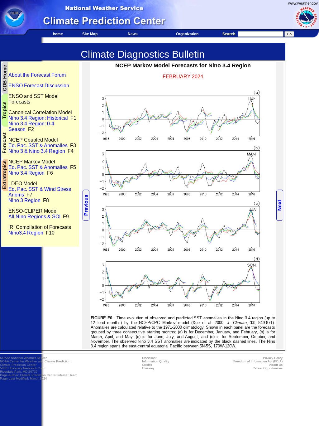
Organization (187, 34)
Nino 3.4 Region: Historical (38, 118)
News (133, 34)
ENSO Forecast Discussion (38, 85)
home (58, 34)
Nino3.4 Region (25, 232)
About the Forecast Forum (37, 75)
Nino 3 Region (24, 200)
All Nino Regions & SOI (34, 216)
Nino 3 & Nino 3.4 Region (36, 151)
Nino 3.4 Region (26, 173)
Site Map (90, 34)
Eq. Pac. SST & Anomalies (38, 145)
